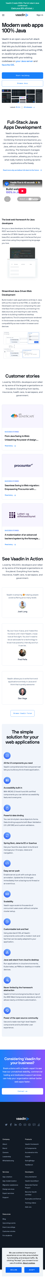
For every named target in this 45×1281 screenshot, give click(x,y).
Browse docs (22, 83)
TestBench (29, 1165)
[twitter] (6, 1124)
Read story (9, 446)
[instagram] (29, 1124)
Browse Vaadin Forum (22, 713)
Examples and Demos (33, 1199)
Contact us (22, 1091)
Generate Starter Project (31, 1186)
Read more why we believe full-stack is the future (21, 170)
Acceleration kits (31, 1152)
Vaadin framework (32, 1144)
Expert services (8, 1193)
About (5, 1144)
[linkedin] (15, 1124)
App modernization (10, 1181)
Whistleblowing (8, 1161)
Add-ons (28, 1207)
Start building (22, 75)
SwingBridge (29, 1161)
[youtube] (24, 1124)
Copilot (27, 1156)
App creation (7, 1177)
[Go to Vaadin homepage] (22, 15)
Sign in (40, 15)
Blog (4, 1219)
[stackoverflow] (38, 1124)
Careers (5, 1152)
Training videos (30, 1203)
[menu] (3, 15)
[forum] (34, 1124)
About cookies (29, 1263)
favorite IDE (8, 65)
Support (6, 1197)
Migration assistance (10, 1185)
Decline (13, 1270)
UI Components (30, 1148)
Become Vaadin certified (31, 1193)
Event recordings (9, 1227)
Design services (8, 1189)
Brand (5, 1148)
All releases (28, 107)
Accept (32, 1270)
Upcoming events (9, 1223)
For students (7, 1235)
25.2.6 (18, 107)
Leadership (7, 1156)
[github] (20, 1124)
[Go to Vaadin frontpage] (22, 1119)
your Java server (24, 61)
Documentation (31, 1177)
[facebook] (11, 1124)
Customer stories (9, 1231)
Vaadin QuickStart (32, 1181)
